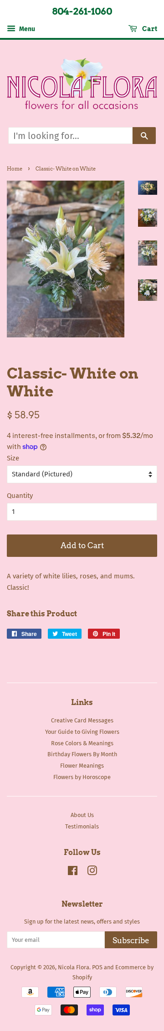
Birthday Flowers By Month (82, 754)
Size (13, 458)
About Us (82, 815)
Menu (26, 29)
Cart (149, 28)
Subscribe (131, 940)
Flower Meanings (82, 765)
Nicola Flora (73, 967)
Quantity (20, 495)
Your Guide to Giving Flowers (82, 731)
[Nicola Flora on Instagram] (92, 872)
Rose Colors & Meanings (82, 743)
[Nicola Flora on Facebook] (72, 872)
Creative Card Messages (82, 720)
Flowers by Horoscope (82, 777)
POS (97, 967)
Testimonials (82, 826)
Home (14, 169)
